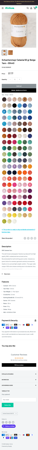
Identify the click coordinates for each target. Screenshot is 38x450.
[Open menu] (3, 8)
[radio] (4, 99)
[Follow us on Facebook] (3, 422)
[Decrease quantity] (10, 79)
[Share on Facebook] (25, 238)
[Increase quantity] (19, 79)
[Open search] (28, 8)
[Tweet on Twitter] (31, 238)
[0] (35, 8)
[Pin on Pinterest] (28, 238)
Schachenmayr (6, 67)
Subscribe (7, 405)
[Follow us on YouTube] (13, 422)
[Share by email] (35, 238)
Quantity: (4, 79)
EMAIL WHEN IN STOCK (19, 90)
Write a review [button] (19, 365)
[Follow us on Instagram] (6, 422)
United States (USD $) (8, 413)
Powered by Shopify (7, 446)
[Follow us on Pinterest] (9, 422)
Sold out (19, 86)
